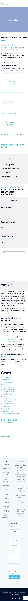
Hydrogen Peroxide (8, 398)
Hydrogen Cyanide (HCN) (9, 394)
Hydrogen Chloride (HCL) (9, 393)
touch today (13, 363)
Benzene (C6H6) (7, 379)
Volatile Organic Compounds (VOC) (11, 413)
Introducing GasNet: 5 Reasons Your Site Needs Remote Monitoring (20, 467)
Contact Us (6, 485)
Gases (6, 494)
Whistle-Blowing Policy (6, 516)
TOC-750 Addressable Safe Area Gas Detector (12, 92)
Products (6, 502)
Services (6, 506)
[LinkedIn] (19, 598)
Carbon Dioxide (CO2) (8, 381)
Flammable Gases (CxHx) (9, 389)
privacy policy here (13, 573)
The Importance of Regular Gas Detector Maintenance (20, 487)
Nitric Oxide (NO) (7, 401)
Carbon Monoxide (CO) (8, 382)
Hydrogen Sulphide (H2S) (9, 399)
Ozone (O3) (6, 408)
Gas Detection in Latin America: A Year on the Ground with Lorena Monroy (20, 511)
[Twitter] (12, 598)
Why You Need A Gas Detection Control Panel (20, 477)
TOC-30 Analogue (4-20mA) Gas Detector (11, 134)
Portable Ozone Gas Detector (8, 113)
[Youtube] (16, 598)
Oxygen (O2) (6, 406)
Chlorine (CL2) (6, 384)
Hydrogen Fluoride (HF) (9, 396)
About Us (6, 464)
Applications (6, 468)
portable (9, 344)
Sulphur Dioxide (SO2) (8, 411)
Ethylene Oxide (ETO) (8, 387)
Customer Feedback (6, 511)
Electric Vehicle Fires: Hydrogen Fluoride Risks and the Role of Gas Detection (20, 499)
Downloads (6, 498)
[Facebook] (9, 598)
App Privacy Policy (6, 473)
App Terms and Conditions (6, 479)
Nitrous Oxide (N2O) (8, 405)
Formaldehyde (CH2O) (8, 391)
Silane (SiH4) (6, 410)
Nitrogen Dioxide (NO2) (9, 403)
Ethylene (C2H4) (7, 386)
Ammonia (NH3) (7, 377)
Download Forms (6, 490)
